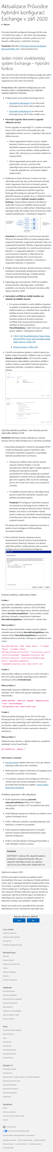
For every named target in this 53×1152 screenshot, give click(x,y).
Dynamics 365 (7, 1042)
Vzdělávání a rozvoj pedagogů (12, 1011)
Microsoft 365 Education (10, 1003)
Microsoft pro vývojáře (9, 1069)
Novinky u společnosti (9, 1112)
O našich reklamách (21, 1144)
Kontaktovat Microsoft (9, 1140)
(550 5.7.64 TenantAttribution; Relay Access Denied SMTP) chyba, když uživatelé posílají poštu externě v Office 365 (31, 339)
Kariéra (5, 1108)
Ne (33, 920)
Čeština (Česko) (11, 1127)
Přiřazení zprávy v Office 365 (25, 347)
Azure (4, 1038)
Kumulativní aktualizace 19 (20, 103)
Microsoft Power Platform (10, 1089)
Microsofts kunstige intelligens (12, 1030)
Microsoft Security (8, 1034)
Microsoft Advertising (9, 1050)
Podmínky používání (39, 1140)
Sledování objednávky (9, 972)
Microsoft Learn (7, 1073)
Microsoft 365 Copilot (9, 1054)
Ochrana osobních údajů (25, 1140)
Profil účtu (6, 956)
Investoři (5, 1120)
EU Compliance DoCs (34, 1144)
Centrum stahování (8, 960)
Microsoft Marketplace (10, 1085)
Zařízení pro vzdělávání (10, 995)
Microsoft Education (9, 991)
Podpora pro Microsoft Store (11, 964)
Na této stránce (11, 762)
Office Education (8, 1007)
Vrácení (5, 968)
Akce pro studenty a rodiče (11, 1015)
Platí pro (6, 24)
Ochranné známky (8, 1144)
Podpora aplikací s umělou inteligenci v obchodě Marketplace (21, 1077)
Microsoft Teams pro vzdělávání (12, 999)
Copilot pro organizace (10, 933)
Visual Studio (7, 1097)
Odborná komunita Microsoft (11, 1081)
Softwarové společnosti (10, 1093)
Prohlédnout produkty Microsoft (12, 945)
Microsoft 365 (7, 941)
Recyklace (6, 976)
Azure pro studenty (8, 1019)
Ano (19, 920)
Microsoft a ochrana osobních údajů (13, 1116)
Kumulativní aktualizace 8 (20, 111)
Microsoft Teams (8, 1058)
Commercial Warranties (10, 980)
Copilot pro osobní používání (11, 937)
